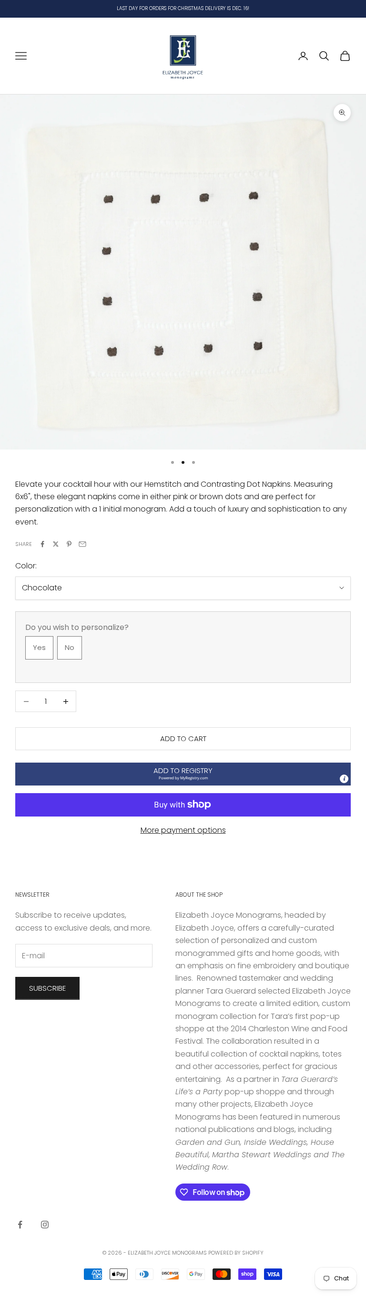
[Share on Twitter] (56, 544)
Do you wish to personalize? (77, 627)
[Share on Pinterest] (69, 544)
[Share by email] (82, 544)
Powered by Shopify (236, 1253)
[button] (183, 774)
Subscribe (47, 988)
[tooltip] (344, 779)
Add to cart (183, 738)
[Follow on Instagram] (45, 1224)
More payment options (183, 830)
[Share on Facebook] (42, 544)
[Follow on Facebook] (20, 1224)
